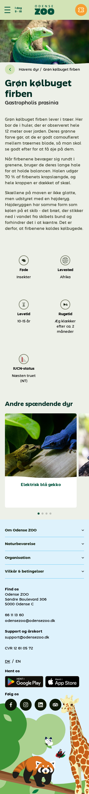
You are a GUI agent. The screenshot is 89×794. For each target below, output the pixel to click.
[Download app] (62, 681)
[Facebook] (11, 705)
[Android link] (24, 681)
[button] (39, 514)
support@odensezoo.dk (27, 637)
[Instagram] (26, 705)
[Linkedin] (40, 705)
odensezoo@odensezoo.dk (30, 620)
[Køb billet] (81, 10)
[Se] (6, 9)
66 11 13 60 (14, 614)
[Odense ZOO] (44, 10)
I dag (18, 8)
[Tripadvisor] (55, 705)
